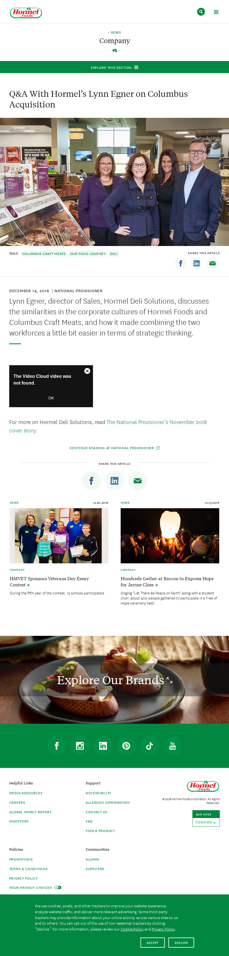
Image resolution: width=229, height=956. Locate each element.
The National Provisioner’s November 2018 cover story (108, 426)
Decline (181, 942)
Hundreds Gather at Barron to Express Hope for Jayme (167, 581)
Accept (153, 942)
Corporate (204, 821)
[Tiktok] (149, 745)
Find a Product (100, 830)
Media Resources (26, 792)
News (14, 502)
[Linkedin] (196, 263)
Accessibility (98, 792)
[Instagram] (79, 745)
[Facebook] (181, 263)
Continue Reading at (112, 447)
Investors (19, 821)
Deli (114, 253)
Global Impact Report (30, 811)
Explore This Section (111, 67)
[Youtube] (172, 745)
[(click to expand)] (216, 13)
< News (114, 32)
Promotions (21, 859)
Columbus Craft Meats (44, 253)
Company (17, 569)
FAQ (89, 821)
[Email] (212, 263)
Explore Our (112, 679)
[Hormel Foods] (26, 13)
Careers (17, 802)
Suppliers (95, 868)
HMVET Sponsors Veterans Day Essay (49, 581)
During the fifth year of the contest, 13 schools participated (57, 592)
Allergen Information (108, 802)
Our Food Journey (88, 253)
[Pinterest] (126, 745)
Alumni (92, 859)
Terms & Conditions (28, 868)
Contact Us (97, 811)
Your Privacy (31, 887)
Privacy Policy (23, 878)
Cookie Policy (132, 929)
